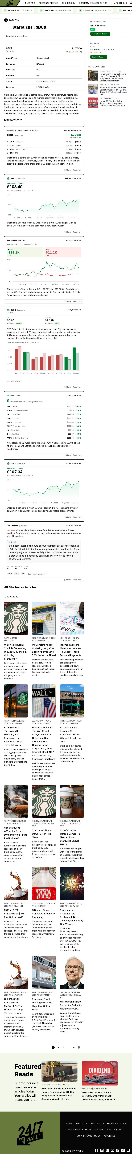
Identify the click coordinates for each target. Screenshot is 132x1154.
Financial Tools (116, 1123)
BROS (10, 249)
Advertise (109, 1136)
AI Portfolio (120, 3)
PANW (9, 438)
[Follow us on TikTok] (123, 1150)
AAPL (9, 406)
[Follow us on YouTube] (112, 1150)
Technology (68, 3)
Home (69, 1123)
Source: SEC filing (13, 381)
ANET (9, 426)
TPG (12, 153)
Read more (77, 170)
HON (12, 142)
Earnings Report (99, 57)
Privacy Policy (115, 1129)
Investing (30, 3)
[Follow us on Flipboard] (128, 1150)
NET (9, 414)
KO (8, 430)
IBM (23, 574)
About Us (81, 1123)
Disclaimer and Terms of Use (85, 1129)
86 (73, 1047)
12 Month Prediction (100, 34)
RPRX (12, 149)
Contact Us (97, 1123)
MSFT (17, 574)
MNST (9, 410)
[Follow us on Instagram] (117, 1150)
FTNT (9, 418)
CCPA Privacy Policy (88, 1136)
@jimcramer (23, 526)
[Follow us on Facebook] (96, 1150)
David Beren (87, 1089)
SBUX (10, 135)
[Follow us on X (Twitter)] (102, 1150)
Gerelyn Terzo (48, 1085)
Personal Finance (48, 3)
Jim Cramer (12, 526)
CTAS (12, 146)
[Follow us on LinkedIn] (107, 1150)
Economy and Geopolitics (93, 3)
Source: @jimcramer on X (37, 574)
